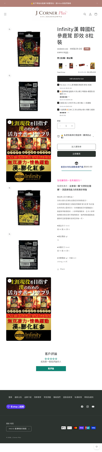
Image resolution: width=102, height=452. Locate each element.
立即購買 (76, 154)
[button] (5, 14)
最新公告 (18, 397)
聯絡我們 (57, 397)
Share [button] (62, 269)
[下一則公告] (97, 3)
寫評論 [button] (51, 368)
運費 (66, 52)
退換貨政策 (67, 397)
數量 (59, 121)
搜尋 (10, 397)
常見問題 (47, 397)
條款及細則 (88, 397)
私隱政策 (78, 397)
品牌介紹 (28, 397)
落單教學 (37, 397)
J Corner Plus (16, 437)
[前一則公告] (5, 3)
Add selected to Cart (77, 79)
